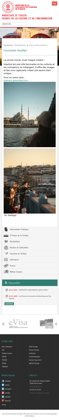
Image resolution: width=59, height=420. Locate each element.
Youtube (7, 393)
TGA (3, 350)
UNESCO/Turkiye (34, 363)
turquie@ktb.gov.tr (35, 387)
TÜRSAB (4, 360)
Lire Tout (9, 304)
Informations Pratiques (19, 229)
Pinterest (8, 401)
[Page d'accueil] (21, 7)
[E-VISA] (18, 323)
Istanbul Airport (7, 353)
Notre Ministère (7, 347)
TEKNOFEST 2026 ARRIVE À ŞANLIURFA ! (33, 290)
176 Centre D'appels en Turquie (39, 393)
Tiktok (4, 405)
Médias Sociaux (15, 272)
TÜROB (4, 357)
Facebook (8, 381)
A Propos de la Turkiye (18, 235)
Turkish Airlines (34, 350)
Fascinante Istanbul (38, 45)
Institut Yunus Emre (35, 360)
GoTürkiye (32, 353)
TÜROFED (5, 367)
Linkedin (7, 397)
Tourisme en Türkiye (17, 254)
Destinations (14, 241)
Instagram (8, 389)
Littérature (14, 260)
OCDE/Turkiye (33, 347)
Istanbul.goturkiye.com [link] (16, 80)
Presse (12, 266)
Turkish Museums (34, 357)
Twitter (7, 385)
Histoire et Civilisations (18, 247)
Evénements (20, 45)
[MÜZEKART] (46, 323)
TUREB (4, 363)
